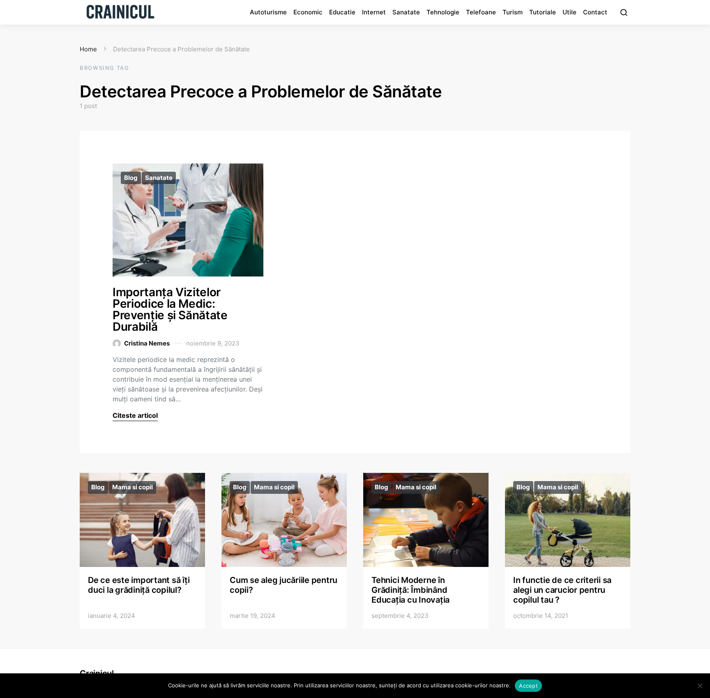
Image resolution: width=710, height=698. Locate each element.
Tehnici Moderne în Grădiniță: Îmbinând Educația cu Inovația (410, 590)
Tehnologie (442, 12)
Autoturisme (268, 12)
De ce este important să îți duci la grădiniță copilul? (138, 585)
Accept (528, 685)
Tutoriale (542, 12)
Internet (374, 12)
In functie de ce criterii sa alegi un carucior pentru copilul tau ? (562, 590)
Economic (308, 12)
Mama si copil (132, 487)
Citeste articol (135, 415)
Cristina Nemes (147, 343)
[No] (700, 686)
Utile (569, 12)
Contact (595, 12)
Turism (513, 12)
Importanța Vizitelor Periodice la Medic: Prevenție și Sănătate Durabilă (170, 309)
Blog (131, 178)
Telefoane (481, 12)
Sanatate (406, 12)
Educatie (342, 12)
